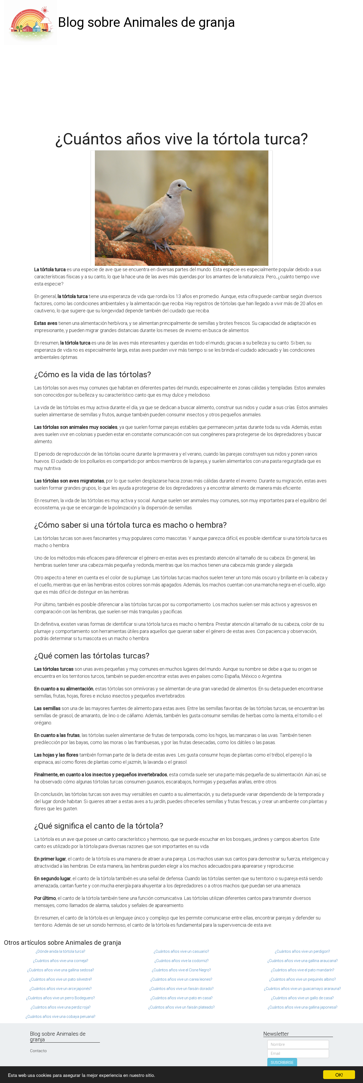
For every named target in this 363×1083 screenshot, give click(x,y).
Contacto (38, 1050)
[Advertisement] (181, 85)
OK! (339, 1074)
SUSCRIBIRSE (282, 1062)
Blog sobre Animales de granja (146, 22)
